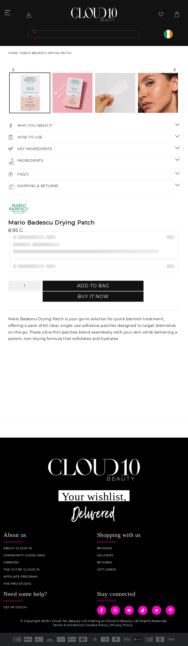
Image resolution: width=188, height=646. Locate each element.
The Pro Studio (17, 583)
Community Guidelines (24, 555)
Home (13, 53)
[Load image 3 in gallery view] (115, 93)
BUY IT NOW (93, 296)
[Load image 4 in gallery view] (158, 93)
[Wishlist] (161, 14)
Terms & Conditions (68, 625)
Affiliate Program (20, 576)
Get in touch (15, 607)
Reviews (104, 548)
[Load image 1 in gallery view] (29, 93)
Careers (11, 562)
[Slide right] (175, 70)
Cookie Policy (97, 625)
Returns (104, 562)
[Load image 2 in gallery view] (72, 93)
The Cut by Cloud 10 (21, 569)
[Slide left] (13, 70)
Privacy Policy (122, 625)
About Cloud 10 (17, 548)
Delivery (105, 555)
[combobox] (83, 34)
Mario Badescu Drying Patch (46, 53)
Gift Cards (106, 569)
